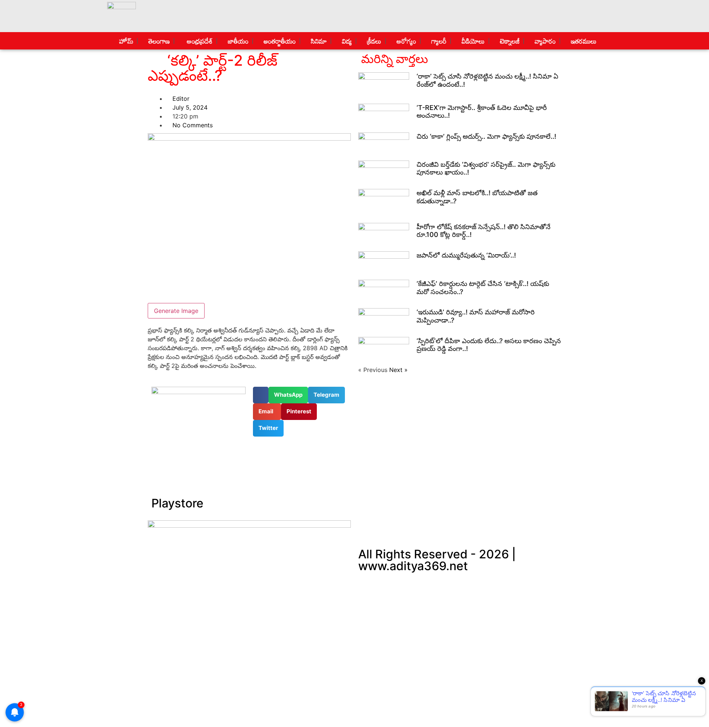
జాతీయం (237, 41)
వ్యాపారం (544, 41)
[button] (260, 395)
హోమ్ (125, 41)
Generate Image (176, 310)
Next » (398, 369)
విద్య (346, 41)
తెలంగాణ (158, 41)
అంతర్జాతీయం (279, 41)
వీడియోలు (472, 41)
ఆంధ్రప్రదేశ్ (198, 41)
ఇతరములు (583, 41)
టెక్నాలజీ (509, 41)
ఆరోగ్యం (405, 41)
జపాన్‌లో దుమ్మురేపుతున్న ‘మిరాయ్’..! (466, 255)
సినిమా (318, 41)
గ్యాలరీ (437, 41)
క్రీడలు (373, 41)
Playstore (177, 503)
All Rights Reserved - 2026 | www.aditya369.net (437, 560)
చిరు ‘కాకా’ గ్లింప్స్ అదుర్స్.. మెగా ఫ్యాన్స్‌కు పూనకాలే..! (486, 136)
